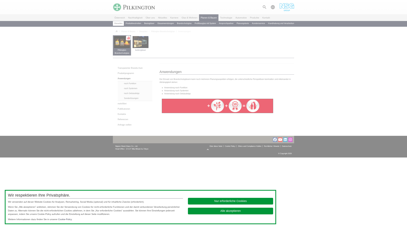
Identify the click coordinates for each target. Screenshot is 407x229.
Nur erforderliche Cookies (230, 201)
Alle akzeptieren (230, 210)
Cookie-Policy (65, 219)
